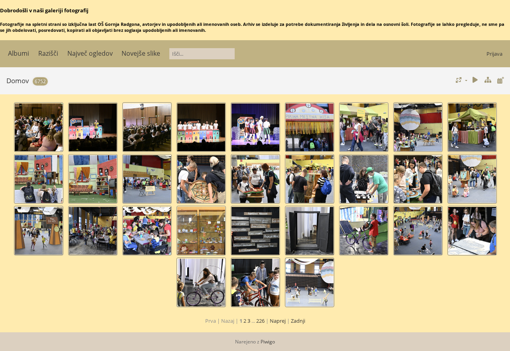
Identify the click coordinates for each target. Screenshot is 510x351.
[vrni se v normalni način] (487, 80)
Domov (17, 80)
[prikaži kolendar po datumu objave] (500, 80)
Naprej (278, 320)
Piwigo (268, 341)
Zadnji (298, 320)
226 (260, 320)
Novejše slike (141, 53)
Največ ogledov (90, 53)
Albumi (18, 53)
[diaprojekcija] (475, 80)
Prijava (494, 53)
